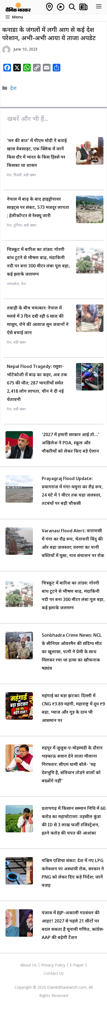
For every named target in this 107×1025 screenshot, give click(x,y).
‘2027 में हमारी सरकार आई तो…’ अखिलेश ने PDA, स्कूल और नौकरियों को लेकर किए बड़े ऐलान (70, 443)
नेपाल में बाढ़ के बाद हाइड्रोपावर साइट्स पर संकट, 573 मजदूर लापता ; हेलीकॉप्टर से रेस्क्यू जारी (38, 208)
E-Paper (77, 965)
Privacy (48, 965)
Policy (60, 965)
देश (13, 88)
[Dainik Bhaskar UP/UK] (18, 6)
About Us (29, 965)
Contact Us (54, 973)
